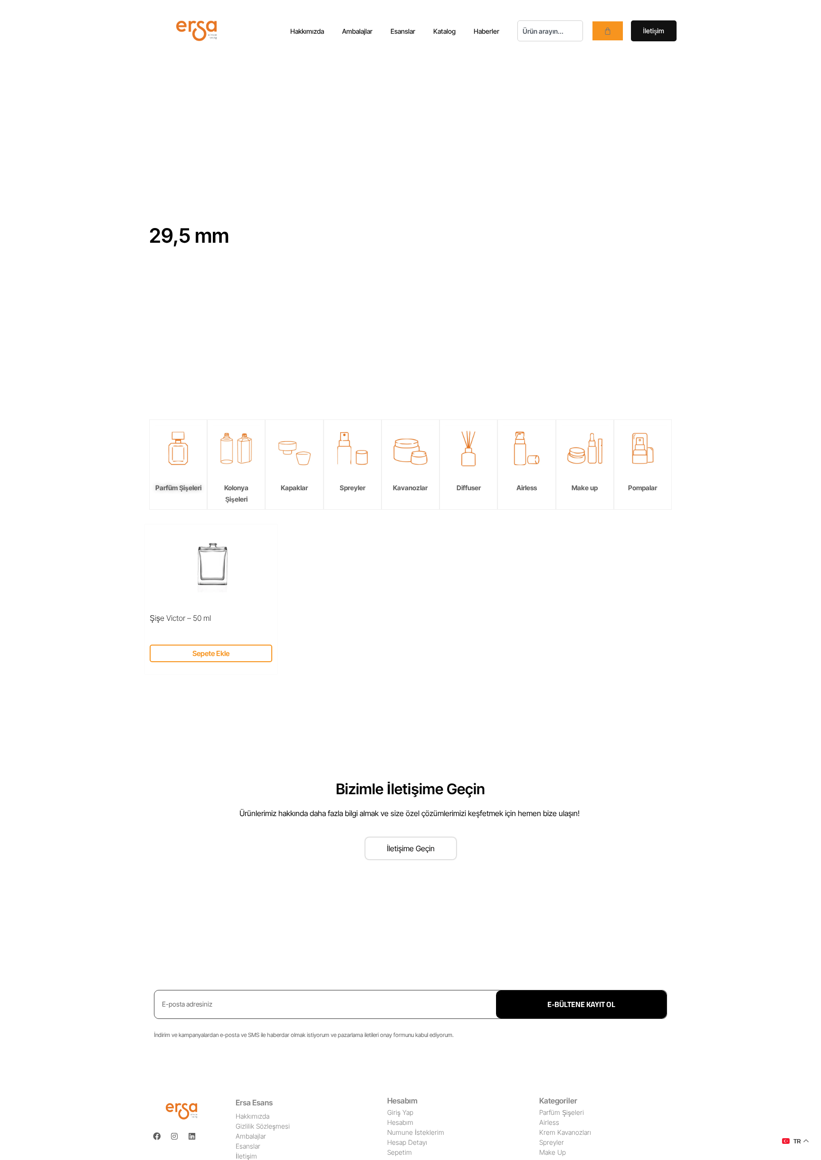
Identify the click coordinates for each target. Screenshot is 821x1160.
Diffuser (469, 488)
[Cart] (607, 30)
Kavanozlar (410, 488)
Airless (526, 488)
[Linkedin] (192, 1136)
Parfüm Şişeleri (178, 488)
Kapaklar (294, 488)
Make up (585, 488)
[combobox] (550, 30)
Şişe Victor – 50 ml (180, 618)
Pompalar (642, 488)
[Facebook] (156, 1136)
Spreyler (352, 488)
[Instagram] (174, 1136)
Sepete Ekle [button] (210, 653)
